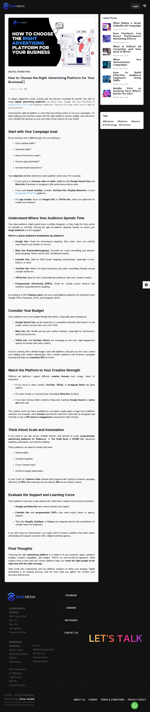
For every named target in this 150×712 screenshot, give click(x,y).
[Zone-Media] (14, 5)
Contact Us (71, 632)
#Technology (110, 125)
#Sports (135, 121)
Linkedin (71, 607)
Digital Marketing (19, 71)
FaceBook (71, 595)
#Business (108, 121)
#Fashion (122, 121)
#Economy (125, 125)
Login (136, 6)
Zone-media (26, 699)
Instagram (71, 620)
